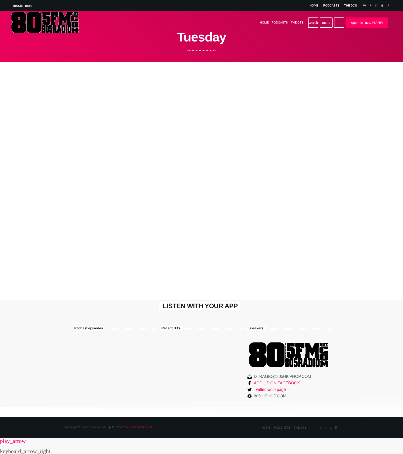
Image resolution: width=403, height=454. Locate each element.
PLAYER (367, 22)
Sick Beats (271, 189)
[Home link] (45, 22)
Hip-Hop (171, 119)
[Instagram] (382, 5)
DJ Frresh (191, 403)
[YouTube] (364, 5)
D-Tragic (190, 355)
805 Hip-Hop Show (187, 189)
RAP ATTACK (181, 128)
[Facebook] (387, 5)
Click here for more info (138, 427)
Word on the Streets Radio (103, 128)
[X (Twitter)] (370, 5)
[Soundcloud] (376, 5)
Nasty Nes (191, 379)
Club (262, 180)
